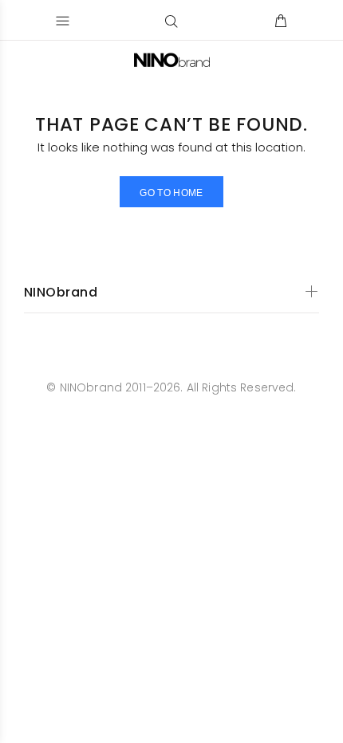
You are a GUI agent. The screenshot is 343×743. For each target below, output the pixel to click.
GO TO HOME (171, 193)
